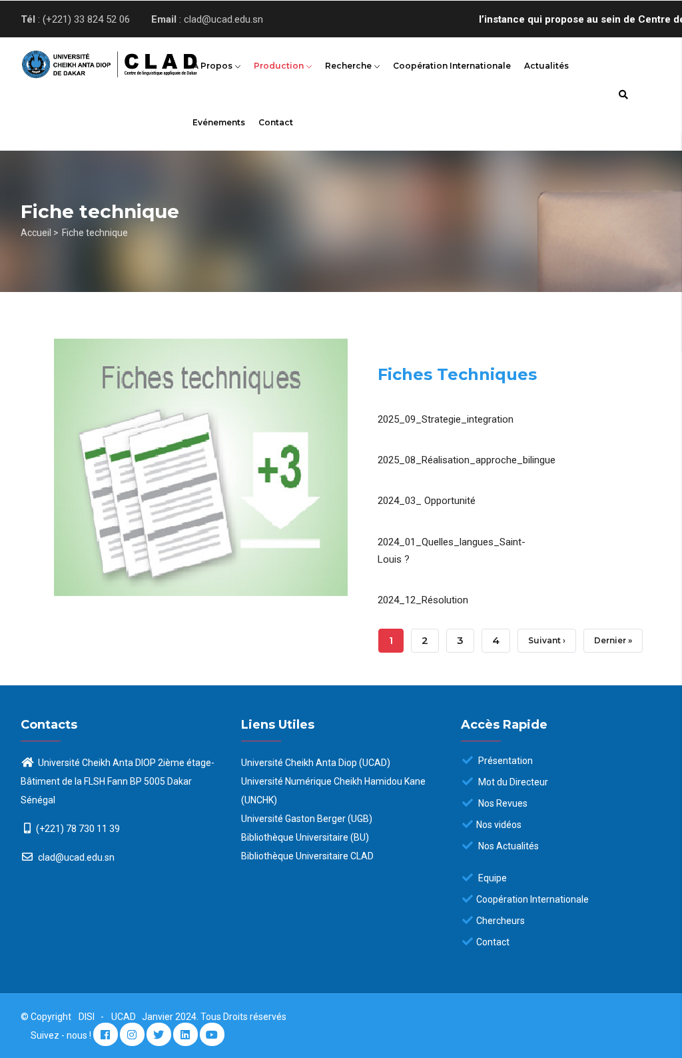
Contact (275, 122)
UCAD (124, 1016)
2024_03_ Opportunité (427, 501)
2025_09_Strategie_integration (445, 419)
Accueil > (40, 232)
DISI (87, 1016)
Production (280, 66)
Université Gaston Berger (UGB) (306, 818)
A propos (213, 66)
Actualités (546, 66)
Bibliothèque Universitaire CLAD (307, 856)
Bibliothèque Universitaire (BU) (305, 837)
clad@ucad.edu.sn (75, 857)
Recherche (349, 66)
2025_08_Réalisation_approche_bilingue (466, 460)
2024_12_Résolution (423, 600)
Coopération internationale (452, 66)
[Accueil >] (93, 61)
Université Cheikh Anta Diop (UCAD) (315, 762)
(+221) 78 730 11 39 (78, 828)
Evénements (218, 122)
